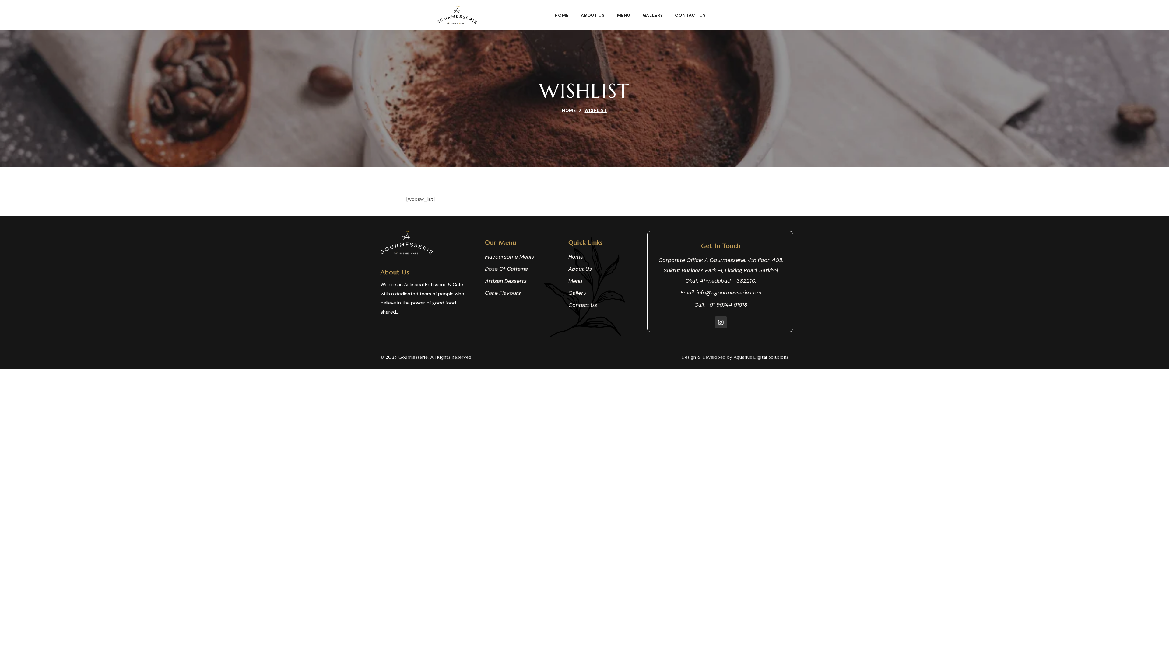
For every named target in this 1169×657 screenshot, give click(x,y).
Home (569, 110)
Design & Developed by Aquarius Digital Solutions (735, 357)
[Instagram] (721, 322)
